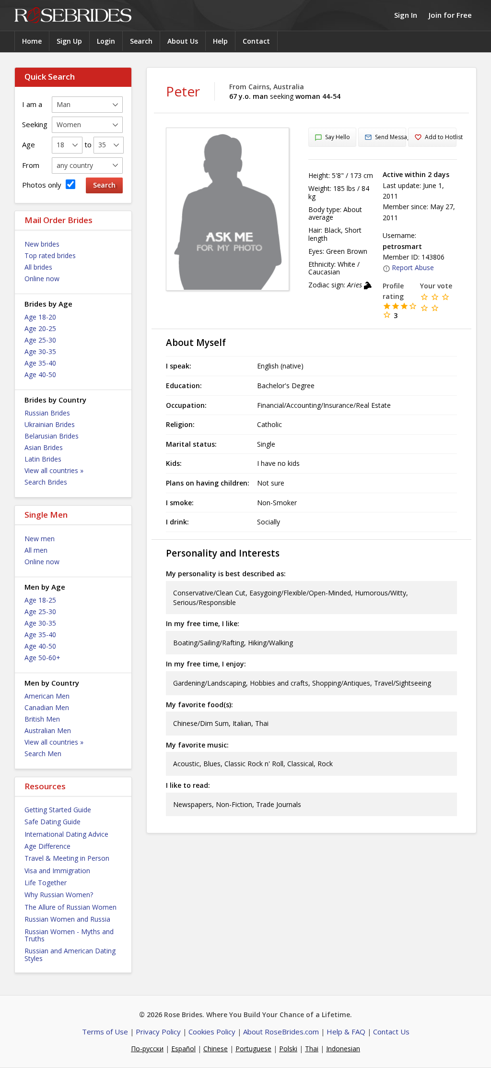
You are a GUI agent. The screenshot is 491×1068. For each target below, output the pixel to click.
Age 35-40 (40, 363)
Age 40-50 (40, 374)
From (30, 165)
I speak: (178, 365)
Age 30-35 (40, 351)
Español (183, 1048)
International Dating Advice (66, 834)
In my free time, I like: (202, 623)
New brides (41, 244)
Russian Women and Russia (67, 919)
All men (35, 550)
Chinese (215, 1048)
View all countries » (53, 470)
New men (39, 538)
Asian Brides (43, 447)
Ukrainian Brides (49, 424)
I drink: (177, 521)
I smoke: (180, 502)
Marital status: (191, 444)
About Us (182, 41)
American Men (47, 695)
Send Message (390, 137)
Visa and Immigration (57, 870)
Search (141, 41)
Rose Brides (72, 15)
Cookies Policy (211, 1031)
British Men (42, 719)
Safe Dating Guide (52, 821)
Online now (41, 278)
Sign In (405, 15)
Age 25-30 (40, 339)
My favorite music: (197, 744)
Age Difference (47, 846)
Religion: (180, 424)
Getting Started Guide (57, 809)
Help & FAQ (346, 1031)
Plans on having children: (207, 482)
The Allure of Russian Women (70, 907)
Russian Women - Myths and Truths (69, 935)
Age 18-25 (40, 600)
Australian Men (47, 730)
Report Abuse (413, 267)
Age (28, 144)
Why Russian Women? (58, 894)
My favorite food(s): (199, 704)
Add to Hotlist (440, 137)
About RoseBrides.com (281, 1031)
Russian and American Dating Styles (70, 954)
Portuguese (253, 1048)
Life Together (45, 882)
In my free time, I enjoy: (206, 663)
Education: (184, 385)
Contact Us (391, 1031)
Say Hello (337, 137)
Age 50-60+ (42, 657)
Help (220, 41)
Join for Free (450, 15)
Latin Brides (42, 458)
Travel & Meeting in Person (66, 858)
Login (106, 41)
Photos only (42, 185)
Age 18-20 (40, 316)
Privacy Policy (158, 1031)
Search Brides (45, 482)
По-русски (147, 1048)
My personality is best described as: (226, 573)
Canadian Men (46, 707)
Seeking (34, 124)
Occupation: (186, 405)
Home (32, 41)
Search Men (42, 753)
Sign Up (69, 41)
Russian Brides (47, 412)
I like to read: (188, 785)
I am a (32, 104)
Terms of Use (105, 1031)
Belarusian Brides (51, 435)
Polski (288, 1048)
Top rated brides (50, 255)
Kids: (174, 463)
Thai (311, 1048)
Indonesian (343, 1048)
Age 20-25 (40, 328)
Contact (256, 41)
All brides (38, 267)
